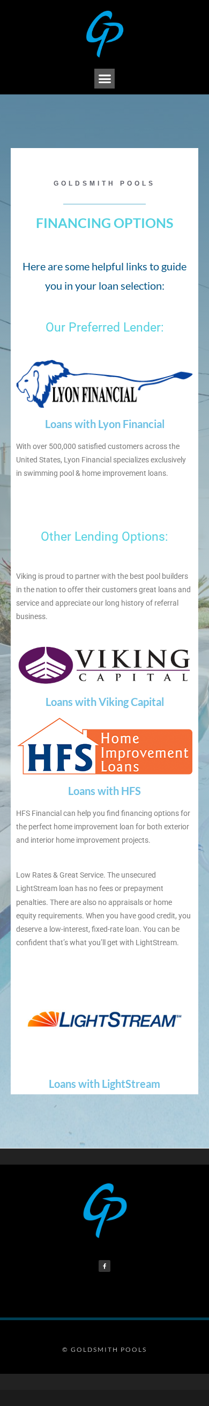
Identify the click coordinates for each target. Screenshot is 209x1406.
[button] (104, 79)
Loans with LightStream (104, 1083)
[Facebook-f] (104, 1266)
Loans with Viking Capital (105, 701)
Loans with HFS (104, 790)
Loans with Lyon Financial (105, 423)
